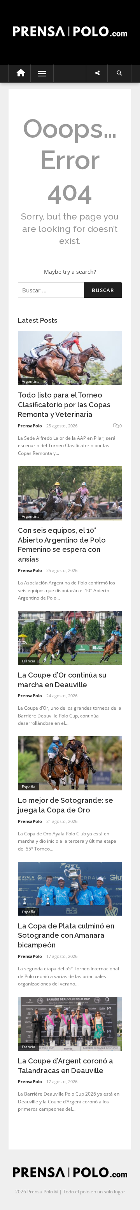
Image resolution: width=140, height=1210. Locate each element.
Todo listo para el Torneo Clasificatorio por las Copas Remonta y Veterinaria (64, 404)
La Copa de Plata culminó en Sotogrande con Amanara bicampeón (66, 935)
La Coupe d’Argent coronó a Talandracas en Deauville (65, 1066)
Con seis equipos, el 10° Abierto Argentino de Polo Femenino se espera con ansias (62, 545)
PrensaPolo (30, 426)
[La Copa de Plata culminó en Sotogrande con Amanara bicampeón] (70, 888)
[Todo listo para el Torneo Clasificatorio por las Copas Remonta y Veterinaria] (70, 357)
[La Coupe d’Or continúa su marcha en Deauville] (70, 637)
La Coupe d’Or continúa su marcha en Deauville (62, 680)
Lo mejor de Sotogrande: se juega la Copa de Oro (65, 805)
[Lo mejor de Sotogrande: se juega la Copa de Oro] (70, 762)
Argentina (31, 381)
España (28, 786)
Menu (38, 73)
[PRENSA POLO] (70, 24)
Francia (28, 661)
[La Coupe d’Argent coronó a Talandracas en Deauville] (70, 1023)
